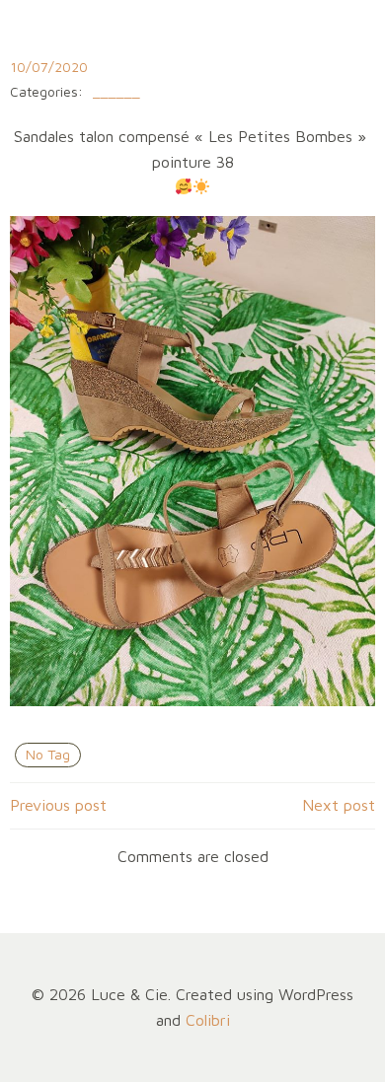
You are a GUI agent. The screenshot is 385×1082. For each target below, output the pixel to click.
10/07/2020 (49, 66)
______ (116, 92)
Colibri (208, 1020)
